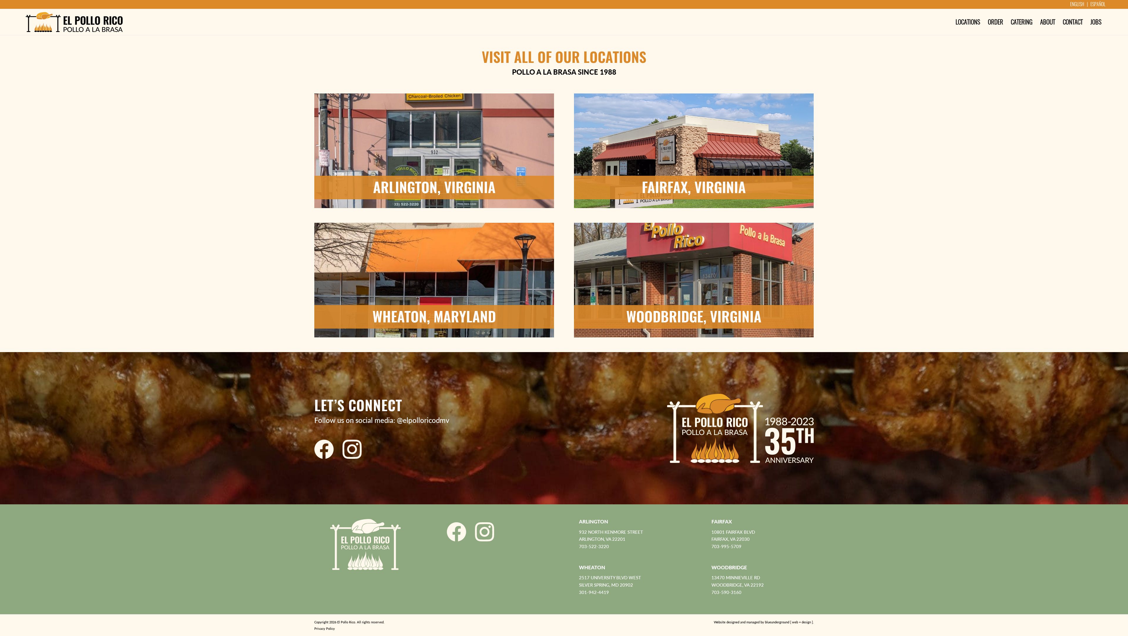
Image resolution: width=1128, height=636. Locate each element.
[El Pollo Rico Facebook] (324, 449)
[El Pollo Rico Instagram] (352, 449)
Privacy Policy (324, 628)
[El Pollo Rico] (74, 22)
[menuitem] (968, 22)
